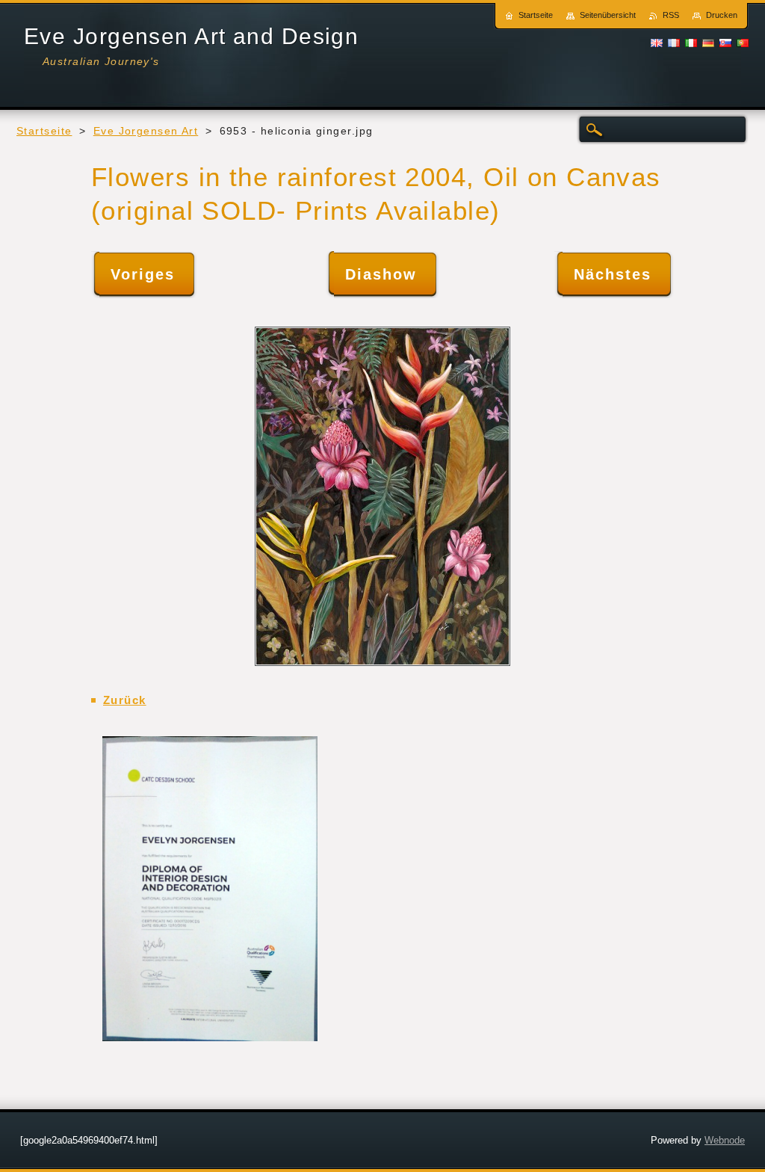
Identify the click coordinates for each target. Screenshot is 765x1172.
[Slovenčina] (725, 43)
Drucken (721, 14)
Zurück (124, 700)
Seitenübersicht (608, 14)
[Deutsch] (708, 43)
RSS (671, 14)
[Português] (743, 43)
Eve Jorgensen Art (145, 131)
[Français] (674, 43)
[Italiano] (691, 43)
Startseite (44, 131)
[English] (657, 43)
